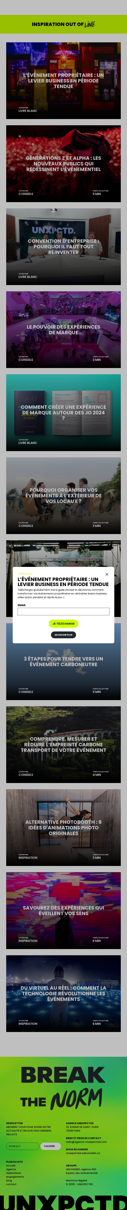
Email (22, 605)
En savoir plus (63, 634)
